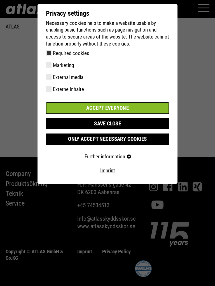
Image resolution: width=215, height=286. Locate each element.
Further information (105, 156)
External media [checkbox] (68, 77)
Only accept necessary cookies (107, 139)
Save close (107, 123)
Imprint (107, 170)
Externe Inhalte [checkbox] (68, 89)
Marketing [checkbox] (63, 65)
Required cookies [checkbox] (71, 53)
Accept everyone (107, 108)
